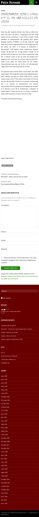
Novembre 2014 (5, 483)
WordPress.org (5, 363)
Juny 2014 (4, 500)
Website (4, 249)
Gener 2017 (4, 393)
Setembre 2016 (5, 407)
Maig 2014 (4, 503)
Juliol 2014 (4, 496)
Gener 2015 (4, 476)
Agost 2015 (4, 452)
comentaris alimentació (8, 359)
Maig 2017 (4, 383)
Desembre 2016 (5, 397)
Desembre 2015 (5, 438)
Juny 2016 (4, 417)
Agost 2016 (4, 410)
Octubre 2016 (5, 403)
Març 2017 (4, 386)
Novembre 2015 (5, 441)
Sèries (3, 10)
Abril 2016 (4, 424)
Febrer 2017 (4, 390)
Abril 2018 (4, 376)
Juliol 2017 (4, 379)
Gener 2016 (4, 434)
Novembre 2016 (5, 400)
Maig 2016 (4, 421)
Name (3, 232)
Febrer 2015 (4, 472)
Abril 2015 (4, 465)
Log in (3, 352)
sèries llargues (7, 165)
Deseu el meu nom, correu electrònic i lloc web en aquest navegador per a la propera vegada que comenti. (18, 260)
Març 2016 (4, 427)
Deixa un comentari (27, 25)
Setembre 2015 (5, 448)
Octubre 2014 (5, 486)
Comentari (5, 205)
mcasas (18, 25)
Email (3, 240)
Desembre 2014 (5, 479)
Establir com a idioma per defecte (11, 311)
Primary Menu (36, 2)
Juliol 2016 (4, 414)
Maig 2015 (4, 462)
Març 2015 (4, 469)
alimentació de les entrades (9, 356)
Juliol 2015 (4, 455)
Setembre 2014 (5, 489)
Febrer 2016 (4, 431)
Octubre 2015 (5, 445)
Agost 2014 (4, 493)
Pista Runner (10, 2)
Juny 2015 (4, 458)
